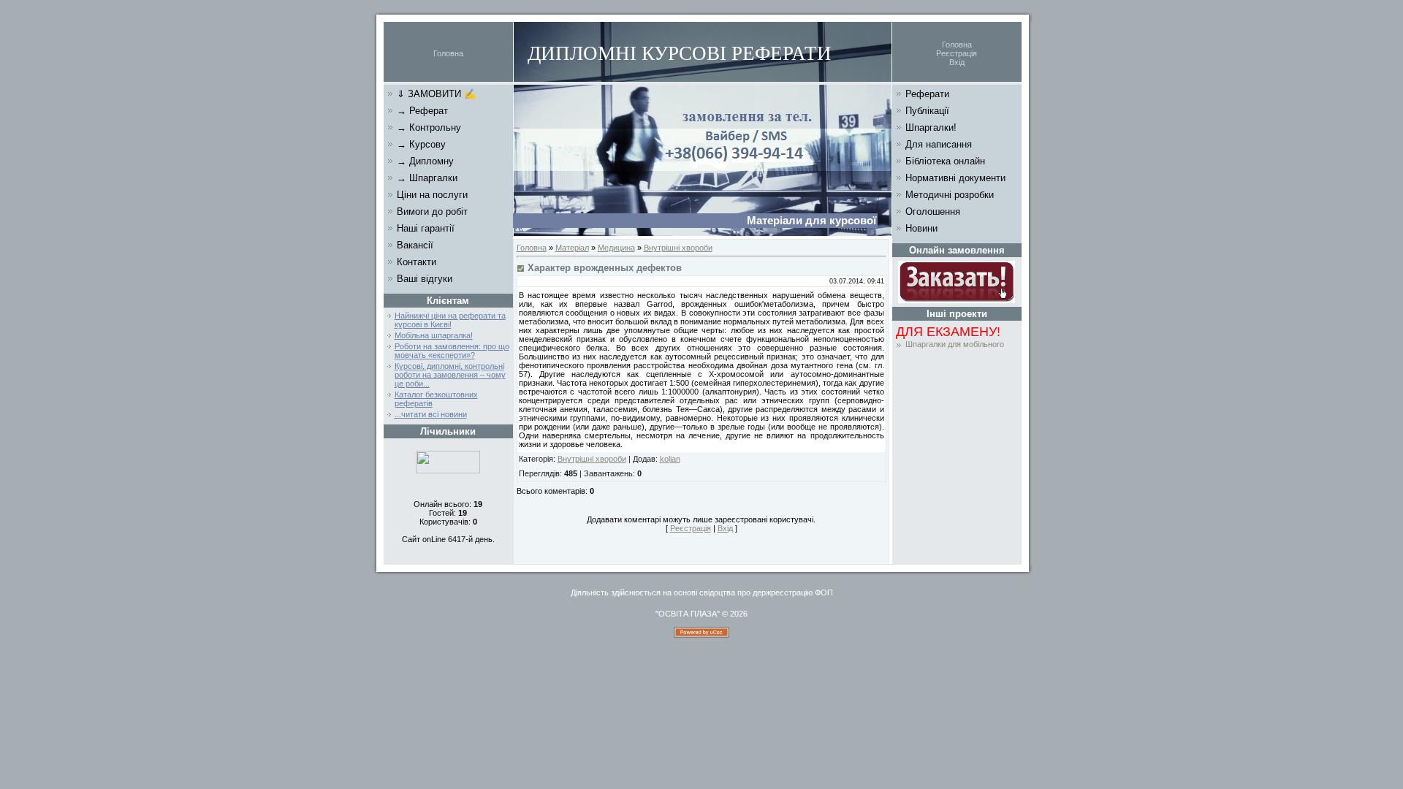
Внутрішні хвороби (678, 247)
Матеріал (572, 247)
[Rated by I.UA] (448, 470)
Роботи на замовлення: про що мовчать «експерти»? (452, 350)
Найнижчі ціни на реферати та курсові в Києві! (450, 320)
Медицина (616, 247)
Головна (448, 53)
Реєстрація (956, 53)
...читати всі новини (431, 414)
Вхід (957, 62)
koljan (670, 458)
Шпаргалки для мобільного (954, 344)
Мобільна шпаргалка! (434, 335)
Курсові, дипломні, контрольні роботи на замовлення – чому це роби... (450, 375)
